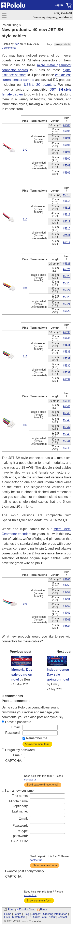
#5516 (66, 214)
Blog (26, 913)
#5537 (66, 358)
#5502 (66, 172)
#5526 (66, 283)
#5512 (66, 242)
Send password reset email (43, 784)
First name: (20, 795)
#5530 (66, 365)
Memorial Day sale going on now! (21, 674)
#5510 (66, 228)
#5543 (66, 400)
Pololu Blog (10, 25)
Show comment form (37, 744)
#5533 (66, 332)
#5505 (66, 137)
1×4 (25, 287)
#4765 (66, 579)
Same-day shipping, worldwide (52, 17)
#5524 (66, 269)
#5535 (66, 344)
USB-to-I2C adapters (39, 84)
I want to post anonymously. (25, 871)
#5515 (66, 207)
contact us (30, 779)
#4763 (66, 619)
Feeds (43, 909)
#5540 (66, 434)
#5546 (66, 420)
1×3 (25, 219)
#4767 (66, 591)
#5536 (66, 351)
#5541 (66, 441)
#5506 (66, 144)
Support (36, 913)
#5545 (66, 413)
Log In (59, 4)
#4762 (66, 612)
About (52, 916)
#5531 (66, 372)
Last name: (20, 811)
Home (7, 913)
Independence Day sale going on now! (58, 674)
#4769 (66, 605)
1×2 (25, 149)
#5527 (66, 290)
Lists (7, 916)
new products (63, 44)
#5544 (66, 406)
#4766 (66, 584)
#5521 (66, 303)
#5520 (66, 297)
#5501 (66, 165)
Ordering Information (55, 913)
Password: (12, 732)
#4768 (66, 598)
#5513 (66, 195)
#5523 (66, 263)
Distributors (19, 916)
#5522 (66, 310)
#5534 (66, 337)
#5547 (66, 427)
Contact (62, 916)
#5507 (66, 151)
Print (10, 909)
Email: (15, 727)
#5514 (66, 200)
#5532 (66, 379)
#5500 (66, 158)
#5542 (66, 447)
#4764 (66, 626)
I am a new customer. (20, 790)
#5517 (66, 221)
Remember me (36, 738)
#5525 (66, 276)
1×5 (25, 356)
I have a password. (18, 722)
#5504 (66, 130)
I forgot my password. (20, 750)
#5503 (66, 125)
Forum (17, 913)
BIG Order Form (37, 916)
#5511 (66, 235)
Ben (16, 43)
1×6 (25, 425)
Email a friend (27, 909)
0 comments (9, 47)
